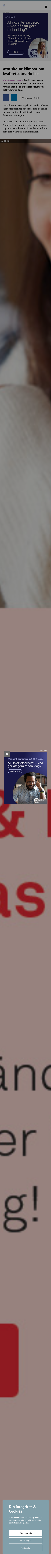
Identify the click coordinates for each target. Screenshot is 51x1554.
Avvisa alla (25, 1548)
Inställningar (25, 1540)
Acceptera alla (26, 1533)
